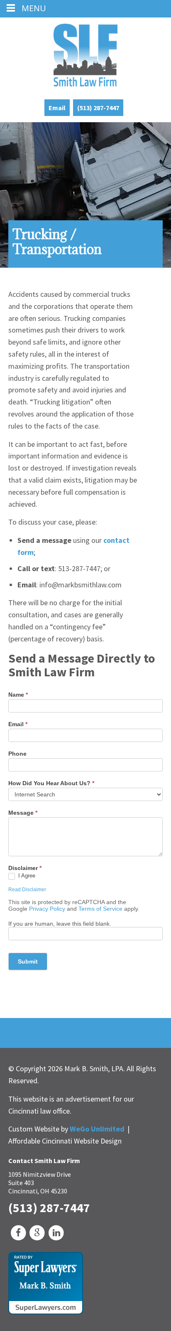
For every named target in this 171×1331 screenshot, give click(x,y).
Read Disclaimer (27, 889)
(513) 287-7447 (98, 108)
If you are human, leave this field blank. (59, 923)
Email (57, 108)
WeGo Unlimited (97, 1129)
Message (22, 812)
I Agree (28, 876)
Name (18, 694)
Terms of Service (100, 908)
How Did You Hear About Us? (51, 783)
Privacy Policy (47, 908)
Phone (17, 753)
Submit (28, 961)
